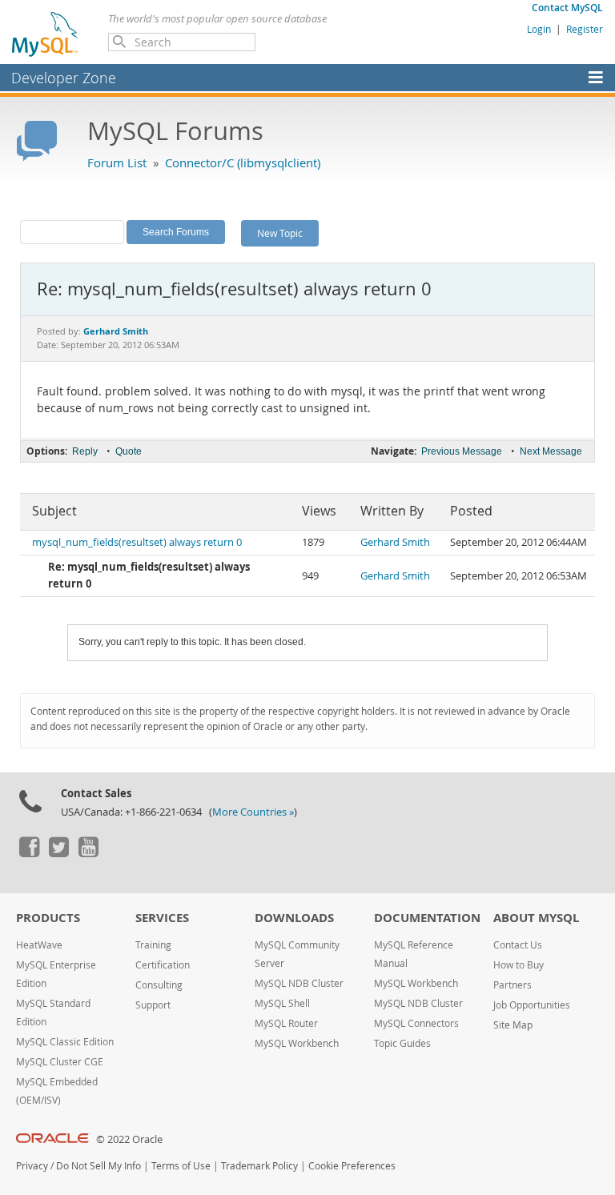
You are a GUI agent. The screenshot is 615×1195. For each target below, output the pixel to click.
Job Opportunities (531, 1005)
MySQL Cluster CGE (59, 1062)
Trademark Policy (259, 1166)
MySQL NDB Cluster (299, 983)
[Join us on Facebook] (29, 853)
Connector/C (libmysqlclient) (242, 162)
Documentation (427, 917)
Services (162, 917)
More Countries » (253, 812)
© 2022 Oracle (129, 1139)
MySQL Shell (282, 1003)
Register (584, 28)
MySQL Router (286, 1023)
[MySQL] (46, 34)
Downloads (294, 917)
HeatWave (39, 945)
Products (48, 917)
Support (153, 1005)
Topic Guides (402, 1043)
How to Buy (518, 965)
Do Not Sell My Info (98, 1166)
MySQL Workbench (297, 1043)
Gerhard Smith (395, 542)
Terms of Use (181, 1166)
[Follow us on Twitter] (58, 853)
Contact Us (517, 945)
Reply (85, 451)
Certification (162, 965)
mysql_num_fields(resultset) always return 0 (137, 542)
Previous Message (461, 451)
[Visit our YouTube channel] (88, 853)
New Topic (280, 233)
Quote (128, 451)
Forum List (117, 162)
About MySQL (536, 917)
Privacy (32, 1166)
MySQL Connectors (416, 1023)
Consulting (159, 985)
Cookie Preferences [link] (352, 1166)
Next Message (551, 451)
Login (539, 28)
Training (153, 945)
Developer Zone (63, 77)
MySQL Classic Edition (65, 1042)
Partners (512, 985)
